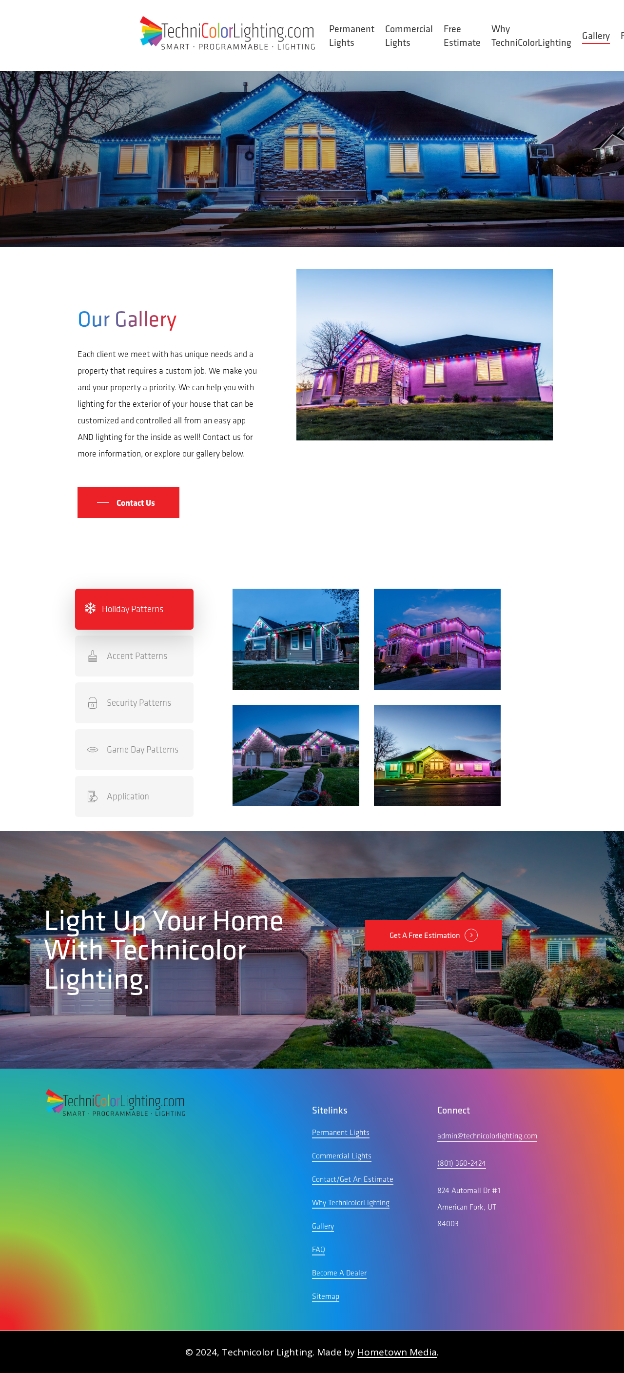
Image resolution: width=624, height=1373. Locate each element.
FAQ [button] (318, 1249)
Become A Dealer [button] (339, 1272)
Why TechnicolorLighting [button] (351, 1202)
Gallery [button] (323, 1226)
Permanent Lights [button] (341, 1132)
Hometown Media (397, 1352)
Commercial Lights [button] (341, 1155)
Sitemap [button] (325, 1296)
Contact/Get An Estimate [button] (352, 1179)
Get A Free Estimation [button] (425, 935)
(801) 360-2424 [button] (461, 1163)
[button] (128, 502)
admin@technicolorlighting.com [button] (487, 1135)
